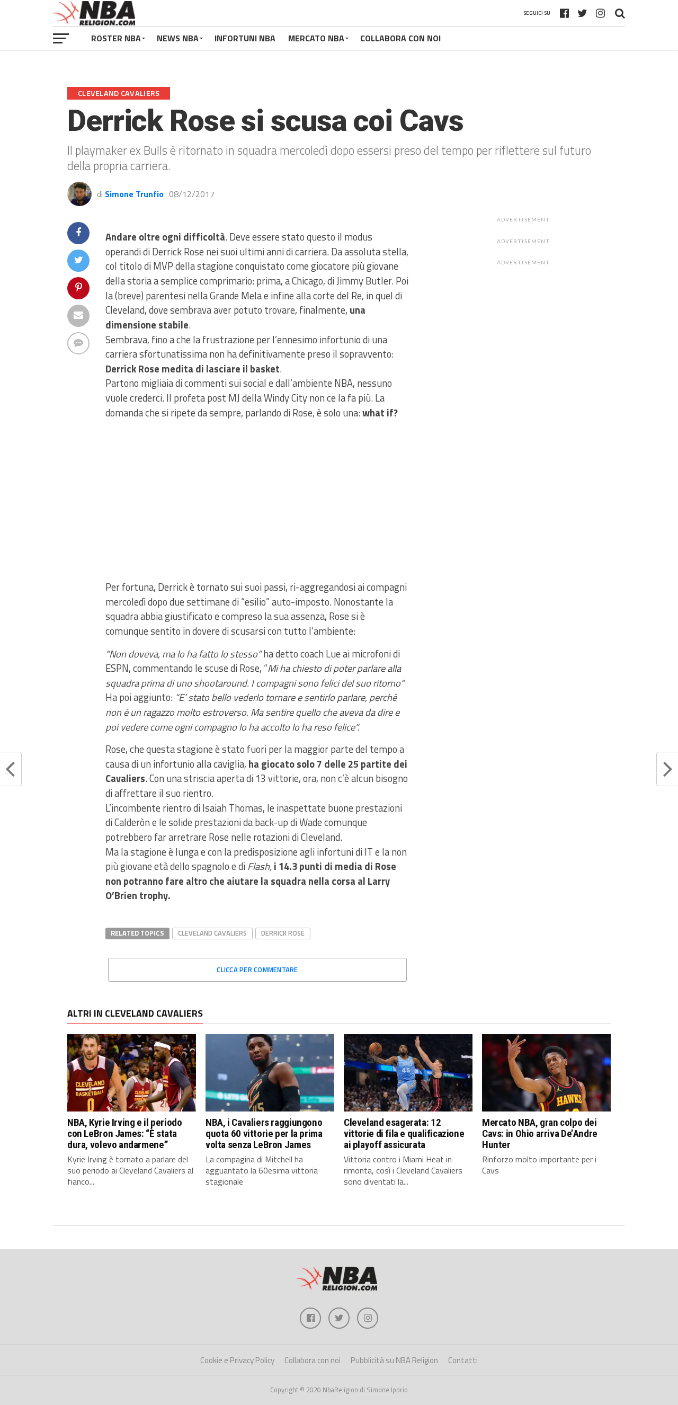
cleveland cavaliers (212, 933)
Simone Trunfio (134, 194)
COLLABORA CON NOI (400, 38)
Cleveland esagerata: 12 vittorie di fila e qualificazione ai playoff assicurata (404, 1133)
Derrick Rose (283, 933)
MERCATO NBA (316, 38)
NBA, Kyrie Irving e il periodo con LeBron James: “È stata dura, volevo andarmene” (124, 1133)
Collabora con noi (312, 1360)
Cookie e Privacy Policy (237, 1360)
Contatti (463, 1360)
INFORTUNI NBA (245, 38)
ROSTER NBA (116, 38)
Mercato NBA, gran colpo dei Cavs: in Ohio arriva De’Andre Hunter (539, 1133)
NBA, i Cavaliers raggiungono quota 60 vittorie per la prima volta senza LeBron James (264, 1133)
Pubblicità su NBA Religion (394, 1360)
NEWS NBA (178, 38)
